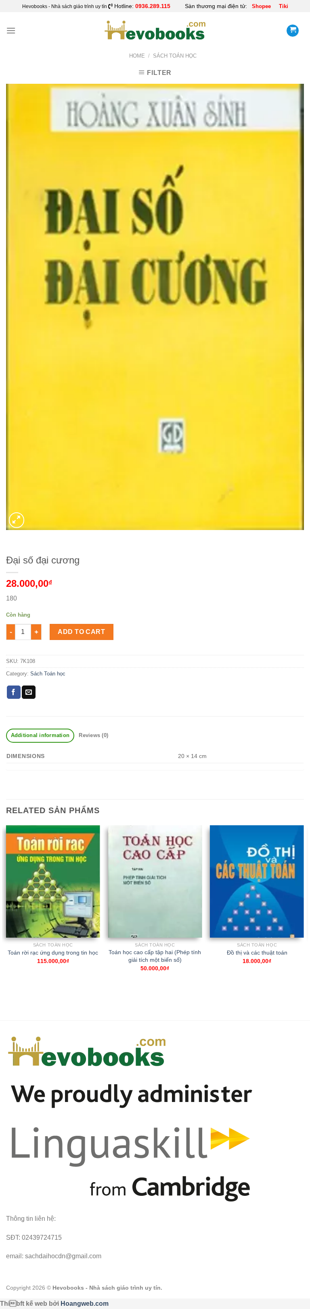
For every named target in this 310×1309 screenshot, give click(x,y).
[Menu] (11, 30)
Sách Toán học (175, 56)
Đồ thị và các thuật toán (257, 952)
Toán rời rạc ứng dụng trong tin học (53, 952)
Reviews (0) (93, 735)
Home (137, 56)
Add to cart (81, 631)
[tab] (40, 736)
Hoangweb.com (85, 1303)
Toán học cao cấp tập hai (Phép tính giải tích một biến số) (155, 956)
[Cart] (292, 30)
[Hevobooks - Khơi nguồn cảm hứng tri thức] (155, 30)
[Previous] (6, 907)
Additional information (40, 735)
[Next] (303, 907)
